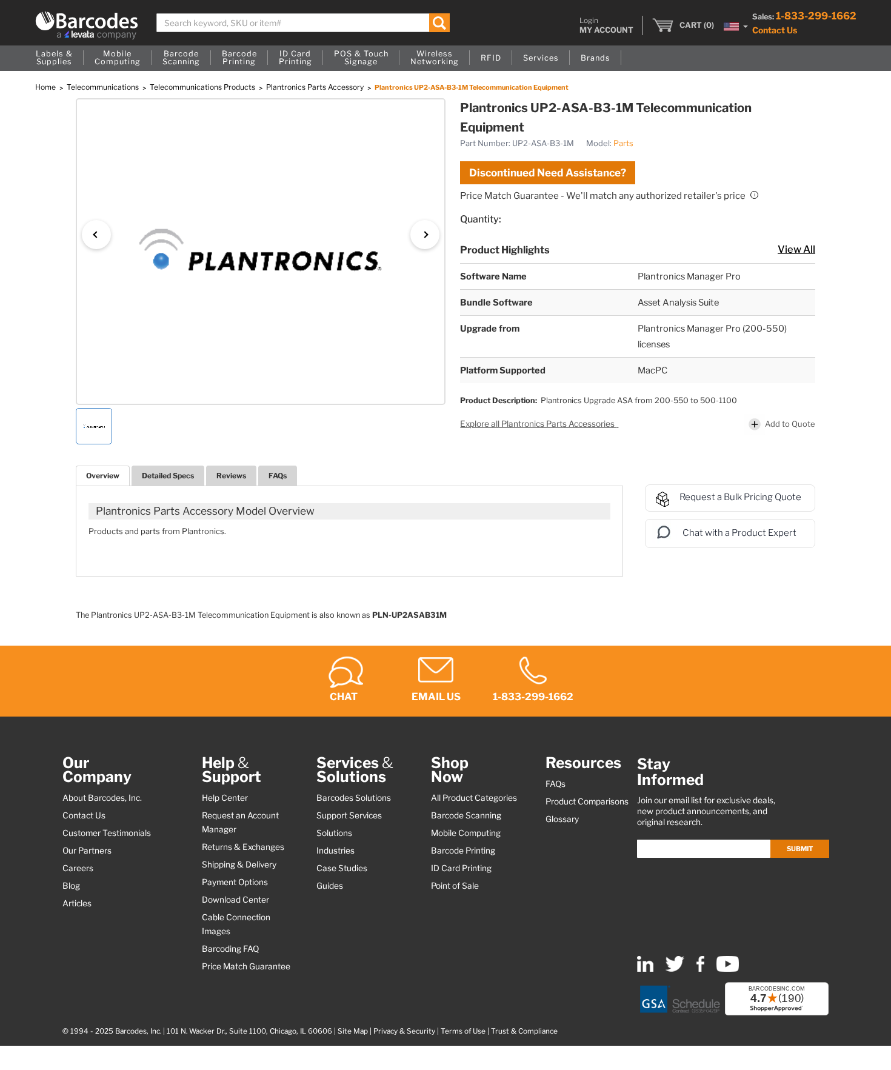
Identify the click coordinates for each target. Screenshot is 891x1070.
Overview (102, 475)
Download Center (235, 899)
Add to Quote (790, 424)
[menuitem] (54, 58)
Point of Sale (455, 886)
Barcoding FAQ (230, 949)
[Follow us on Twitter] (675, 969)
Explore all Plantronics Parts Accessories (538, 424)
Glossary (562, 819)
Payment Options (235, 882)
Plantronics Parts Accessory (315, 87)
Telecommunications (104, 87)
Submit (800, 848)
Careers (77, 868)
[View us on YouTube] (727, 969)
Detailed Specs (168, 475)
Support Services (349, 815)
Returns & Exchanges (243, 847)
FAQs (278, 475)
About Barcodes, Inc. (102, 798)
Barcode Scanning (466, 815)
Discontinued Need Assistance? (547, 173)
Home (46, 87)
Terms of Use (463, 1031)
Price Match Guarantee (246, 966)
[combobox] (303, 22)
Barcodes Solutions (353, 798)
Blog (71, 886)
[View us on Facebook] (700, 969)
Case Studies (341, 868)
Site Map (353, 1031)
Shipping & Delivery (239, 864)
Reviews (231, 475)
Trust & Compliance (524, 1031)
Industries (335, 850)
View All (796, 249)
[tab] (103, 476)
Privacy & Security (404, 1031)
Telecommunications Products (203, 87)
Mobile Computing (466, 833)
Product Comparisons (587, 801)
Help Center (225, 798)
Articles (77, 903)
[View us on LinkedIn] (645, 969)
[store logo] (86, 25)
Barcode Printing (463, 850)
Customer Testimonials (106, 833)
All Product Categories (474, 798)
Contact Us (774, 30)
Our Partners (87, 850)
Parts (623, 143)
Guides (329, 886)
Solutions (334, 833)
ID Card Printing (461, 868)
